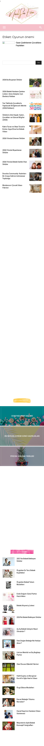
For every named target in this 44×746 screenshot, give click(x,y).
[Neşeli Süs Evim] (22, 13)
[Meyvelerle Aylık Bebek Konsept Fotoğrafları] (8, 726)
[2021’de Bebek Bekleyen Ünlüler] (8, 561)
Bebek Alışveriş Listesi (25, 605)
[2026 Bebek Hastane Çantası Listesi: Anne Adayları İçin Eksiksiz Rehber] (35, 94)
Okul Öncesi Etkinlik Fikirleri (28, 664)
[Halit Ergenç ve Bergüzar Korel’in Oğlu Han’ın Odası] (8, 679)
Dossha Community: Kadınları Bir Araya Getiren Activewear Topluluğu (14, 176)
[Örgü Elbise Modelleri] (8, 690)
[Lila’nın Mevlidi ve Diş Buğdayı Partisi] (8, 655)
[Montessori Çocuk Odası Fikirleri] (35, 188)
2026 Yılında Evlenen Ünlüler (13, 138)
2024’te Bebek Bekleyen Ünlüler (29, 617)
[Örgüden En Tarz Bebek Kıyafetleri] (8, 573)
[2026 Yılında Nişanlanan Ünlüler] (35, 153)
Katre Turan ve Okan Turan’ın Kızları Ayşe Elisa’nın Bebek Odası (13, 129)
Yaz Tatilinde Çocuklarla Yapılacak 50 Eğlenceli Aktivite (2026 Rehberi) (14, 105)
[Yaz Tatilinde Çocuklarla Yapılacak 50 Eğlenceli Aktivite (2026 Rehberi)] (35, 106)
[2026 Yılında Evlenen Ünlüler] (35, 141)
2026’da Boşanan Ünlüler (12, 80)
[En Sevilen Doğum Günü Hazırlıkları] (22, 436)
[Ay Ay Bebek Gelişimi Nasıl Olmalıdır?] (8, 632)
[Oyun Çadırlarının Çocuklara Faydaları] (8, 46)
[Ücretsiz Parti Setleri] (22, 416)
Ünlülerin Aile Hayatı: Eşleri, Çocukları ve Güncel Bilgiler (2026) (13, 117)
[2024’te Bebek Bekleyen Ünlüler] (8, 620)
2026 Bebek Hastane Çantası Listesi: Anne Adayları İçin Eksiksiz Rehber (13, 94)
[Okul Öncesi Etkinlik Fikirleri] (8, 667)
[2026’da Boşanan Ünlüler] (35, 83)
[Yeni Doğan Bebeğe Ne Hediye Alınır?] (8, 643)
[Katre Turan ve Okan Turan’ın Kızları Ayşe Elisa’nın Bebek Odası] (35, 129)
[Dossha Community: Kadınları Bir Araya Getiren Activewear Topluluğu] (35, 176)
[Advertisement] (20, 233)
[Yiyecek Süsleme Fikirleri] (22, 456)
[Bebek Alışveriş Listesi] (8, 608)
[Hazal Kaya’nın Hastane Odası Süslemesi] (8, 714)
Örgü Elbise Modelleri (25, 688)
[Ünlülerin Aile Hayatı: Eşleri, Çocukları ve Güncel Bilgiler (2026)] (35, 118)
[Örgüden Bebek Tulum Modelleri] (8, 585)
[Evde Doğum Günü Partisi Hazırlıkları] (8, 597)
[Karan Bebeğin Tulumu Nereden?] (8, 702)
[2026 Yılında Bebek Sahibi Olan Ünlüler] (35, 165)
